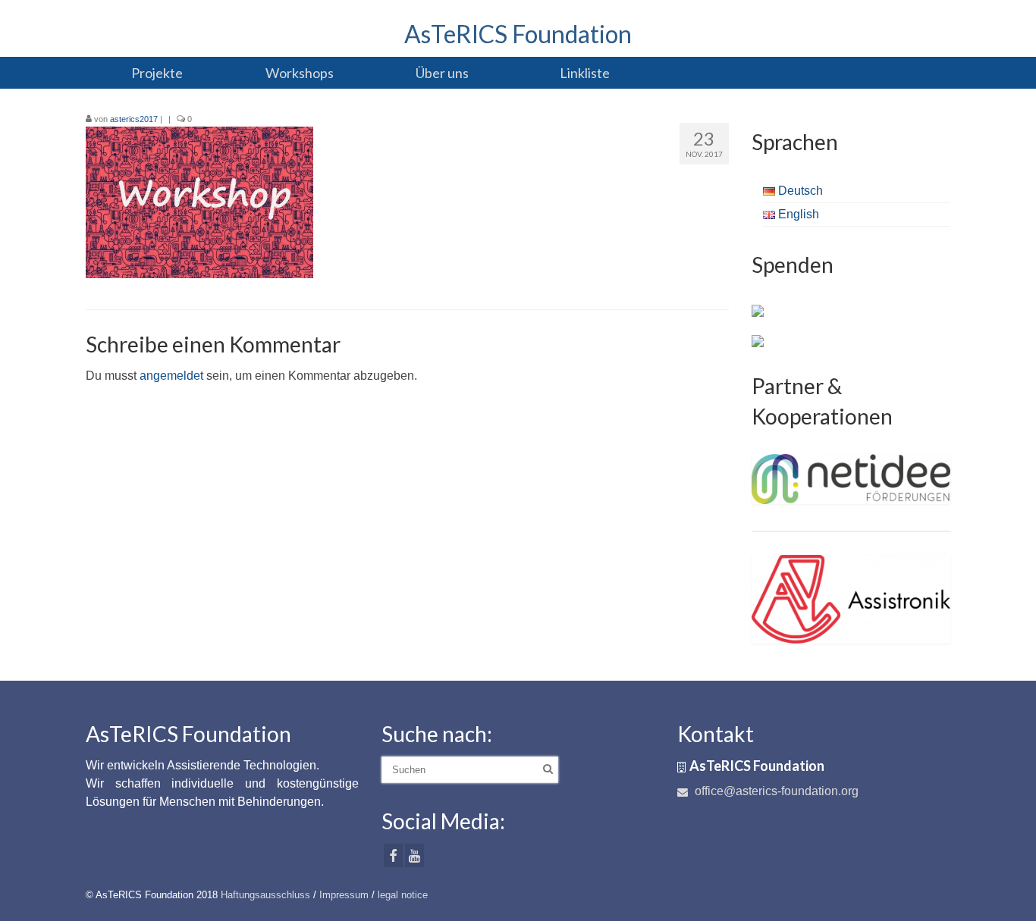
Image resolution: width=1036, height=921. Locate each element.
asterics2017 (134, 119)
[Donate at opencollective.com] (758, 340)
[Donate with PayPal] (758, 310)
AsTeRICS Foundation (518, 34)
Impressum (344, 895)
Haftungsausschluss (265, 895)
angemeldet (171, 375)
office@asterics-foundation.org (775, 791)
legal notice (403, 895)
